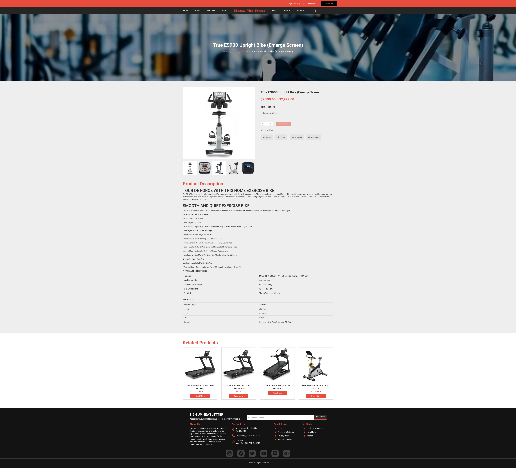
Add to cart (283, 123)
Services (211, 10)
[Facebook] (241, 453)
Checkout (311, 4)
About (224, 10)
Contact (286, 10)
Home (185, 10)
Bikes (244, 51)
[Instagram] (229, 453)
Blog (274, 10)
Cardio (235, 51)
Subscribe (320, 417)
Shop (197, 10)
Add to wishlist (267, 130)
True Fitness (268, 107)
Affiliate (300, 10)
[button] (315, 10)
